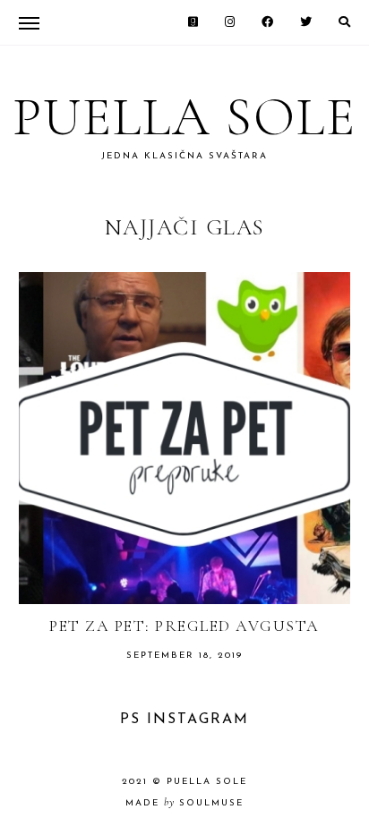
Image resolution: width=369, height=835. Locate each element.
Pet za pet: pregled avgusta (184, 625)
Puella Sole (184, 117)
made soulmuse (184, 803)
